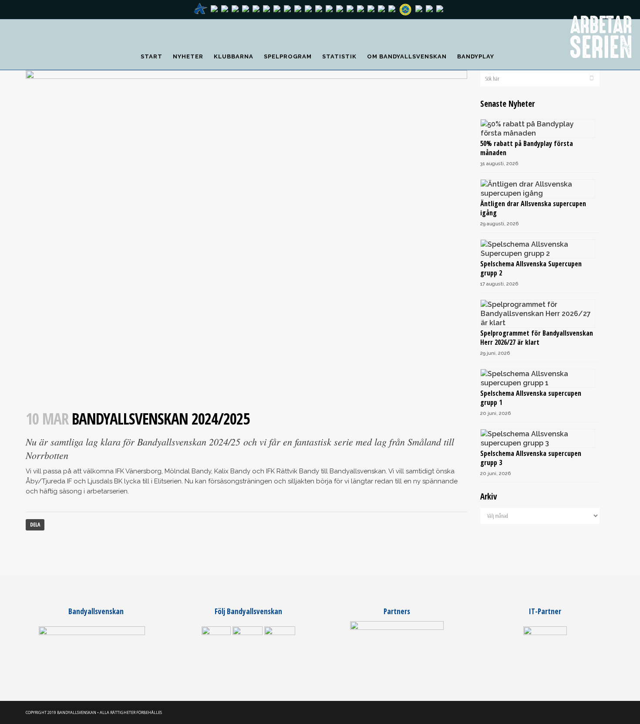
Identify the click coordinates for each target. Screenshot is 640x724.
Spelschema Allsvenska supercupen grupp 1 (530, 397)
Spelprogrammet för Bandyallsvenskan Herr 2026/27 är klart (536, 337)
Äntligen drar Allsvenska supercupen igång (533, 208)
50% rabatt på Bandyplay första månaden (526, 148)
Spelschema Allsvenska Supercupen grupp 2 (531, 268)
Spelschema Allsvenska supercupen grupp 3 (530, 458)
